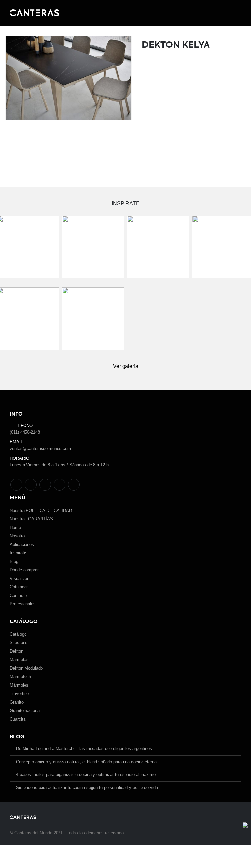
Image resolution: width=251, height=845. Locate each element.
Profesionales (23, 604)
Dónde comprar (24, 569)
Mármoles (19, 685)
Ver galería (125, 366)
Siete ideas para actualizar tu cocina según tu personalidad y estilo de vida (87, 787)
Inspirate (18, 552)
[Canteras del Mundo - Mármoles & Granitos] (34, 13)
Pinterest (31, 485)
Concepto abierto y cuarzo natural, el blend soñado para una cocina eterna (86, 761)
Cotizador (19, 586)
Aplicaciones (22, 544)
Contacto (18, 595)
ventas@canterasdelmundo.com (40, 448)
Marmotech (20, 676)
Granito (17, 702)
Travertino (19, 693)
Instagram (59, 485)
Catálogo (18, 634)
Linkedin (74, 485)
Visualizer (19, 578)
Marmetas (19, 659)
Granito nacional (25, 710)
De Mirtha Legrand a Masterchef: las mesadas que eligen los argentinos (84, 748)
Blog (14, 561)
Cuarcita (17, 719)
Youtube (45, 485)
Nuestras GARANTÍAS (31, 518)
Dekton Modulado (26, 668)
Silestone (18, 642)
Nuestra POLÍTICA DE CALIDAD (41, 510)
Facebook (16, 485)
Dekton (16, 651)
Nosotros (18, 535)
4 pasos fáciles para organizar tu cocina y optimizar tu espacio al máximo (86, 774)
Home (15, 527)
